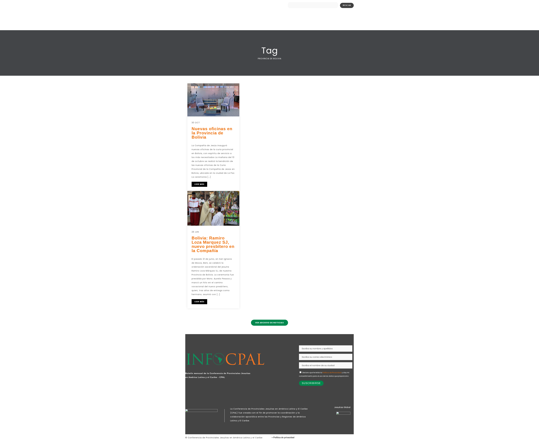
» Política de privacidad (283, 437)
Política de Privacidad (332, 372)
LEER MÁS (199, 184)
